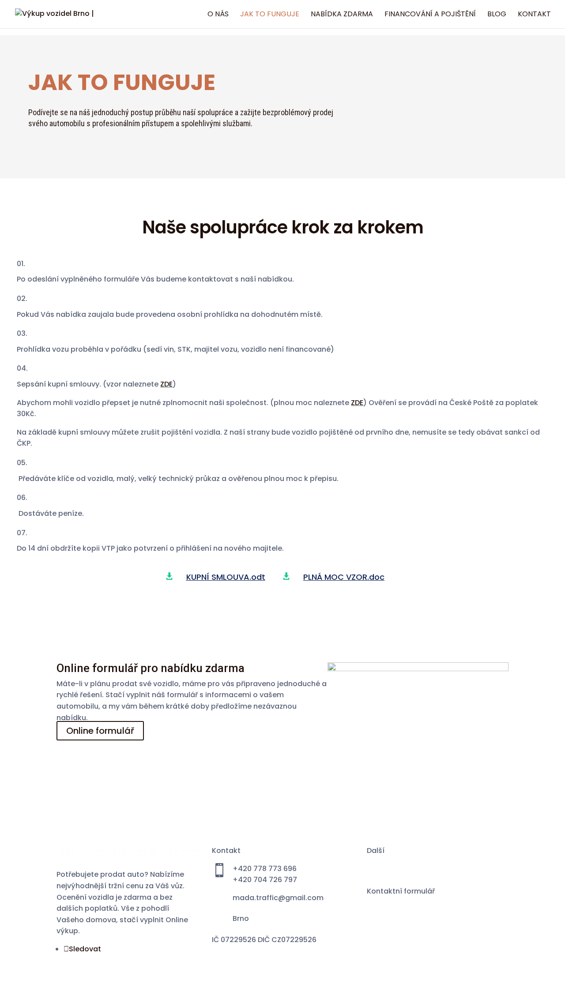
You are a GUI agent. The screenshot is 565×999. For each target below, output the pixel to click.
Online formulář (100, 731)
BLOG (496, 15)
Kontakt (534, 15)
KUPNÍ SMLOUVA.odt (225, 576)
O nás (218, 15)
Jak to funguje (269, 15)
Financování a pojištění (430, 15)
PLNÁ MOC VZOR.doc (343, 576)
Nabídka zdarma (342, 15)
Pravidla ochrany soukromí (415, 902)
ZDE (166, 384)
